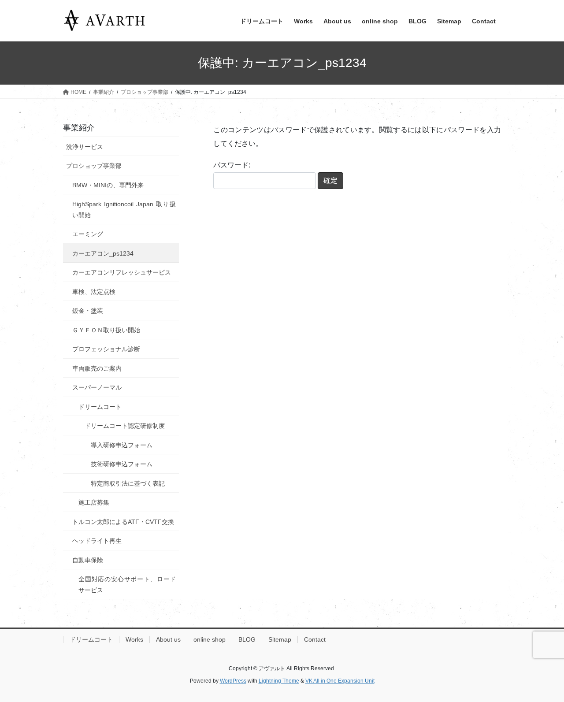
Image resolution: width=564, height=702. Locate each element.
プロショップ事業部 (94, 165)
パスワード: (231, 165)
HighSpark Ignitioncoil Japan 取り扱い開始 (124, 210)
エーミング (87, 234)
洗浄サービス (84, 146)
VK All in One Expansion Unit (340, 681)
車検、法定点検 (93, 291)
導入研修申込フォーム (121, 445)
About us (168, 639)
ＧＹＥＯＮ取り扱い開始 (106, 330)
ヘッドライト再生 (97, 540)
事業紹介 (79, 127)
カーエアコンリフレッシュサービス (121, 272)
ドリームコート (100, 406)
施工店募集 (93, 502)
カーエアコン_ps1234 (103, 253)
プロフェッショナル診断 (106, 349)
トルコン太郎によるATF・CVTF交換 (123, 521)
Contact (315, 639)
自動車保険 (87, 560)
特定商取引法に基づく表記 (128, 483)
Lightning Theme (279, 681)
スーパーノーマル (97, 387)
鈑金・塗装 (87, 310)
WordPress (233, 681)
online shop (209, 639)
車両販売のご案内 (97, 368)
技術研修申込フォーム (121, 464)
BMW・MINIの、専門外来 (108, 185)
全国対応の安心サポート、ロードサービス (127, 585)
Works (134, 639)
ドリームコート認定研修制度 (125, 425)
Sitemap (279, 639)
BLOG (247, 639)
